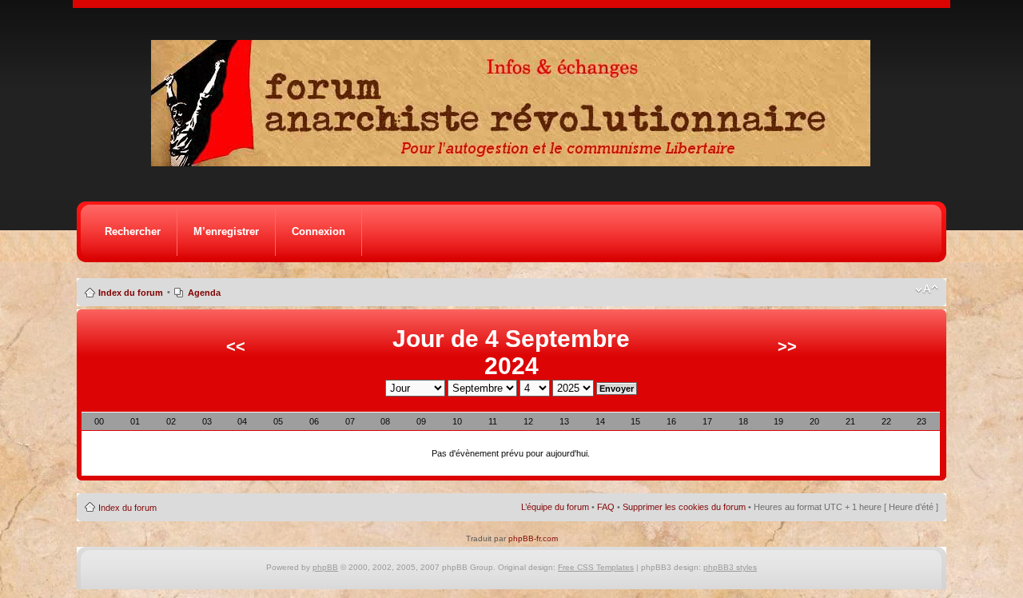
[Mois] (95, 488)
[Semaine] (81, 488)
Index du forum (130, 292)
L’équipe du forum (555, 507)
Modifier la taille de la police (926, 289)
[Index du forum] (516, 162)
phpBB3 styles (730, 567)
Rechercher (133, 231)
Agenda (204, 292)
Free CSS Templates (596, 567)
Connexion (318, 231)
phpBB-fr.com (533, 538)
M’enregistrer (226, 231)
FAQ (606, 507)
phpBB (325, 567)
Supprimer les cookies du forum (684, 507)
